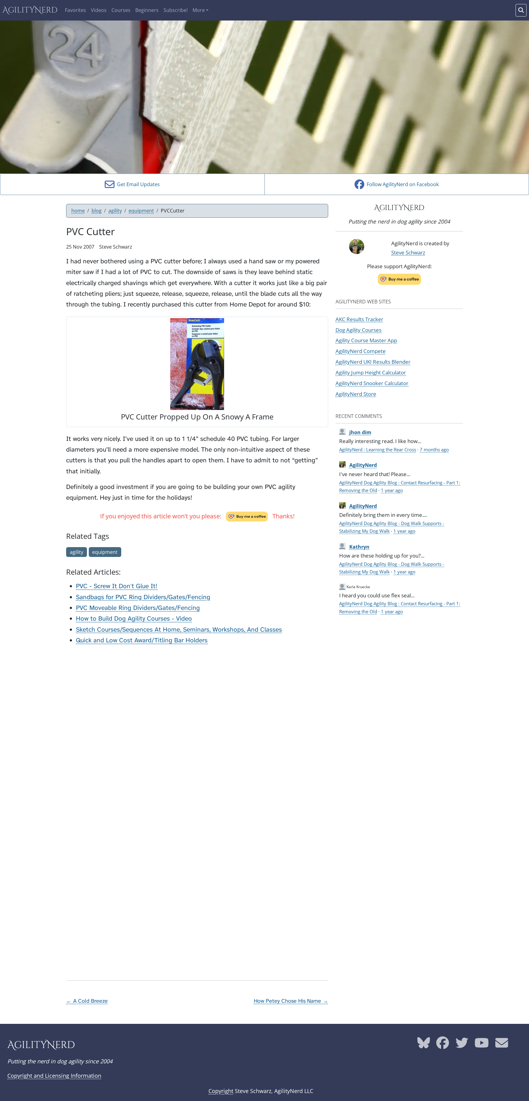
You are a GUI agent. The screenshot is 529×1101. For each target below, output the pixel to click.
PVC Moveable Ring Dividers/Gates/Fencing (138, 608)
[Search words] (521, 10)
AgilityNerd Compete (361, 351)
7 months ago (434, 449)
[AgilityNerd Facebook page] (442, 1045)
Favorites (75, 10)
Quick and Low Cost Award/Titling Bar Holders (142, 640)
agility (115, 210)
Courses (120, 10)
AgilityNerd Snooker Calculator (372, 383)
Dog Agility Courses (358, 329)
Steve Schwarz (408, 252)
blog (97, 210)
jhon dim (360, 432)
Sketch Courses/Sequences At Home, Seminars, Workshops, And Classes (179, 630)
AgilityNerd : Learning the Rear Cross (377, 449)
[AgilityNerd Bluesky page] (423, 1045)
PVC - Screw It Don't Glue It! (116, 586)
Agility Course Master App (366, 340)
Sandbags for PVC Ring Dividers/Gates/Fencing (143, 597)
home (78, 210)
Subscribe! (175, 10)
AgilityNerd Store (356, 393)
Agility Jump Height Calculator (371, 372)
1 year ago (392, 490)
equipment (141, 210)
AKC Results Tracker (359, 319)
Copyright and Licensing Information (54, 1075)
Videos (99, 10)
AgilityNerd (30, 10)
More (199, 10)
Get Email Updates (137, 184)
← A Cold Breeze (87, 1001)
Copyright (220, 1091)
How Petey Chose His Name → (291, 1001)
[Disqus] (197, 727)
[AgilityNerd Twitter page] (462, 1045)
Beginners (147, 10)
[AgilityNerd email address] (501, 1045)
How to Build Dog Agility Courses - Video (134, 618)
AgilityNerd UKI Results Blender (373, 361)
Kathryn (359, 546)
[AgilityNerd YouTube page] (482, 1045)
